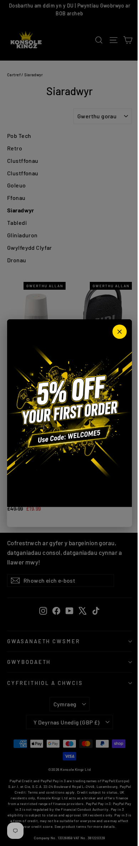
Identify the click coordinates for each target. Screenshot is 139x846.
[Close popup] (120, 332)
